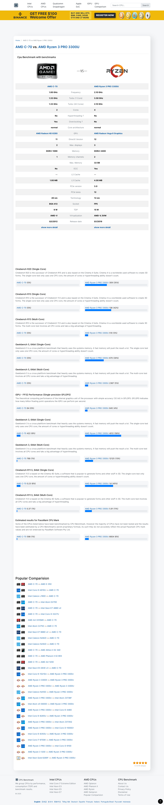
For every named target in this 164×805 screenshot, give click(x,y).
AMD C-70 (23, 47)
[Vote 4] (143, 763)
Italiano (97, 802)
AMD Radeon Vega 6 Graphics (108, 133)
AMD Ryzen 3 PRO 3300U (58, 47)
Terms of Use (124, 795)
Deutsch (74, 802)
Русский (118, 802)
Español (82, 802)
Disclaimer (123, 792)
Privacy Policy (124, 789)
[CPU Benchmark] (16, 5)
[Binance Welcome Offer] (20, 15)
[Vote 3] (140, 763)
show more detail (49, 227)
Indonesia (126, 802)
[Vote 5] (145, 763)
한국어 (50, 802)
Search (146, 5)
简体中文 (57, 802)
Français (89, 802)
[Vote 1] (134, 763)
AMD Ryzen (89, 789)
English (37, 802)
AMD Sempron (90, 792)
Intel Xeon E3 (56, 786)
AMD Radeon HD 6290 (47, 133)
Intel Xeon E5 (56, 789)
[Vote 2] (137, 763)
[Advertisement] (82, 28)
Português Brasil (107, 802)
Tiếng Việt (66, 802)
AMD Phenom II (91, 786)
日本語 (44, 802)
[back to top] (160, 801)
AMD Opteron (90, 783)
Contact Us (123, 786)
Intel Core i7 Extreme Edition (63, 783)
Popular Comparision (93, 795)
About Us (122, 783)
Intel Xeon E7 (55, 792)
